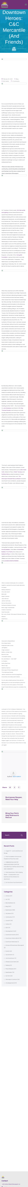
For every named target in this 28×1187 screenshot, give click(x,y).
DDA (7, 927)
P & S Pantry (9, 552)
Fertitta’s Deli (5, 474)
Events (7, 951)
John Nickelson (7, 408)
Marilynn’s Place (6, 554)
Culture (8, 924)
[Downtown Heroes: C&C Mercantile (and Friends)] (10, 787)
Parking (7, 965)
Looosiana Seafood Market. (11, 561)
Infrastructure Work (11, 962)
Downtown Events (11, 934)
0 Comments (15, 81)
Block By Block (9, 903)
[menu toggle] (26, 5)
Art (6, 899)
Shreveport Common (11, 979)
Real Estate (9, 972)
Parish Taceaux (18, 472)
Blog (17, 79)
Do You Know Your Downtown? (14, 882)
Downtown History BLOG (12, 938)
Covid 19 (8, 920)
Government (9, 954)
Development (9, 931)
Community (9, 917)
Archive (8, 896)
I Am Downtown (10, 958)
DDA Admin (6, 81)
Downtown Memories (11, 942)
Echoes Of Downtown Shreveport (15, 945)
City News (8, 913)
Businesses (9, 910)
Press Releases (10, 969)
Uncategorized (10, 983)
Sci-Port (8, 976)
